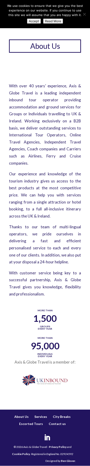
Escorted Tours (31, 424)
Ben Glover (68, 461)
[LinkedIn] (47, 437)
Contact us (57, 424)
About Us (21, 417)
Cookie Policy (21, 454)
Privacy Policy (57, 447)
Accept (34, 21)
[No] (84, 14)
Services (40, 417)
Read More (53, 21)
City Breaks (62, 417)
